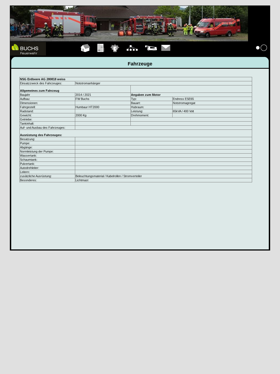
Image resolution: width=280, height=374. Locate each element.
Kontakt (166, 54)
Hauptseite (85, 54)
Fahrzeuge (151, 54)
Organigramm (132, 54)
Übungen (101, 54)
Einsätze (115, 54)
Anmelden (261, 54)
